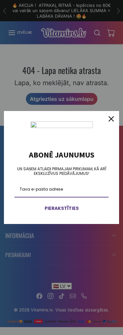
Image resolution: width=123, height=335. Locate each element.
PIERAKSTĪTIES (62, 208)
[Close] (111, 119)
